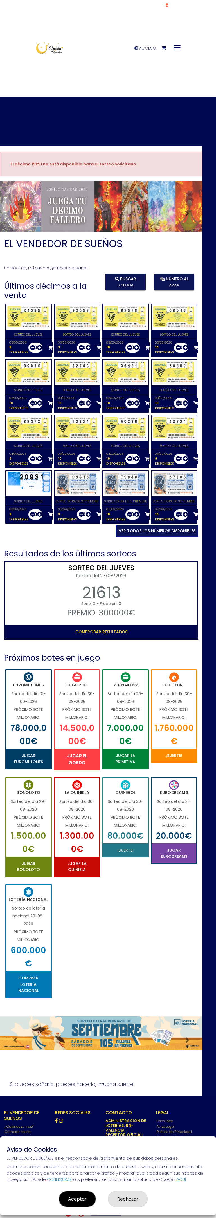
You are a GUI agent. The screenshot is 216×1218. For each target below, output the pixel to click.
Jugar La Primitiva (125, 759)
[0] (166, 48)
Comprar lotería (18, 1131)
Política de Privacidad (174, 1131)
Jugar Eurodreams (174, 853)
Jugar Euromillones (28, 759)
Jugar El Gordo (77, 759)
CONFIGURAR (59, 1179)
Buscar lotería (126, 282)
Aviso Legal (166, 1126)
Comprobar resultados (101, 632)
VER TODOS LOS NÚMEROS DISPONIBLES (157, 531)
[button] (15, 213)
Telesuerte (165, 1121)
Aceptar (77, 1199)
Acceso (147, 48)
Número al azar (176, 282)
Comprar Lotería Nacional (28, 984)
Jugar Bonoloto (28, 866)
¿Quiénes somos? (19, 1126)
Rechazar (127, 1199)
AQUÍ (181, 1179)
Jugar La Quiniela (77, 866)
